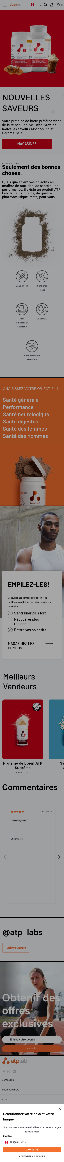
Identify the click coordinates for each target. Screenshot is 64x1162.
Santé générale (21, 399)
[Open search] (45, 4)
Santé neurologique (26, 414)
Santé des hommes (25, 436)
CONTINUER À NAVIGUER (32, 1156)
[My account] (52, 4)
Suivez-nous (16, 948)
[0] (57, 5)
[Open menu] (5, 5)
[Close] (60, 1108)
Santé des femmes (25, 428)
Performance (18, 407)
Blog (4, 1099)
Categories (8, 1080)
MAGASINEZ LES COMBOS (21, 645)
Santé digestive (21, 421)
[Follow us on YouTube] (14, 1071)
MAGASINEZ (27, 143)
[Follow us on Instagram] (9, 1071)
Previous (4, 855)
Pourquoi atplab (10, 1089)
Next (59, 855)
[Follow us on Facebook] (4, 1071)
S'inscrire (31, 1048)
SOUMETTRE (32, 1149)
